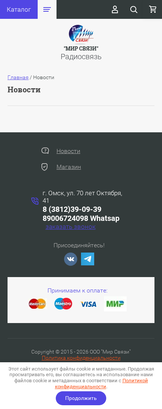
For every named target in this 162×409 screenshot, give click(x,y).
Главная (18, 77)
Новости (68, 151)
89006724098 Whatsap (81, 218)
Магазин (69, 166)
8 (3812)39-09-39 (72, 209)
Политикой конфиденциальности (101, 383)
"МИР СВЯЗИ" (81, 48)
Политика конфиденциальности (81, 358)
